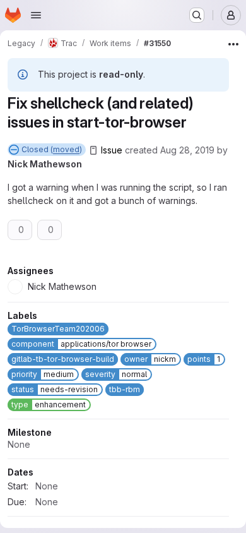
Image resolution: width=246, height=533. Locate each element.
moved (66, 149)
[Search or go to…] (196, 15)
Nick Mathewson (45, 164)
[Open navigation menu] (36, 15)
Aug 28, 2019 (187, 150)
